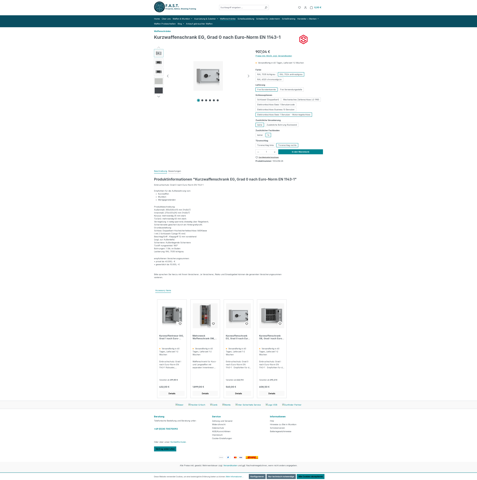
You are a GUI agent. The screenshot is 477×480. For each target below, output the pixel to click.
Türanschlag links (265, 145)
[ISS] (311, 39)
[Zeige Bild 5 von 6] (214, 100)
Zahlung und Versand (222, 421)
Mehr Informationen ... (234, 477)
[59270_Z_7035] (208, 76)
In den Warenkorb (300, 152)
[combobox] (241, 7)
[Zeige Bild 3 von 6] (206, 100)
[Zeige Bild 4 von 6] (210, 100)
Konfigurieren (257, 476)
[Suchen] (266, 7)
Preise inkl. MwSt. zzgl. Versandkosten (274, 56)
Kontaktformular (178, 442)
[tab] (160, 171)
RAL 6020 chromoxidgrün (269, 79)
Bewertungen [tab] (174, 171)
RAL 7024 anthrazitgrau (291, 74)
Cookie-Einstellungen (222, 438)
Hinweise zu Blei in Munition (283, 424)
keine (259, 125)
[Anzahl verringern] (258, 151)
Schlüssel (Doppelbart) (268, 99)
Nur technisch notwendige (281, 476)
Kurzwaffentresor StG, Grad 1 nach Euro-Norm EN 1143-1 (171, 337)
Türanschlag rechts (287, 145)
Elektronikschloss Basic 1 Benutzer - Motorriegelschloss (283, 114)
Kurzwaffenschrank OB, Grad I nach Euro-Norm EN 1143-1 (271, 337)
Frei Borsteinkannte (266, 89)
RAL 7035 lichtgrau (266, 74)
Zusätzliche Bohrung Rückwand (282, 125)
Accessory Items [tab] (163, 290)
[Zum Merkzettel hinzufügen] (180, 323)
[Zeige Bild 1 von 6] (198, 100)
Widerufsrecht (218, 424)
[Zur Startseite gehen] (172, 6)
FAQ (272, 421)
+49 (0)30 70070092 (166, 429)
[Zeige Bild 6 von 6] (218, 100)
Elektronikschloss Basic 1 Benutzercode (276, 104)
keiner (260, 135)
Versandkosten (230, 465)
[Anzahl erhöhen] (274, 151)
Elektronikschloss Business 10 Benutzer (276, 109)
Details (172, 393)
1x (268, 135)
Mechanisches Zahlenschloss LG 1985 (301, 99)
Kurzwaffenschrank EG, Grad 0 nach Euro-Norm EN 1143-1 (238, 337)
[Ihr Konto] (305, 7)
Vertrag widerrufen (165, 449)
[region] (202, 76)
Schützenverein (277, 428)
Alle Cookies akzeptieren (310, 476)
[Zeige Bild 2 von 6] (202, 100)
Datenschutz (218, 428)
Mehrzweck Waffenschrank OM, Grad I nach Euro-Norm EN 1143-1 (205, 337)
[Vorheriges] (168, 76)
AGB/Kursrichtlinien (221, 431)
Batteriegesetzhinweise (280, 431)
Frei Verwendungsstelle (291, 89)
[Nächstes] (248, 76)
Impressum (217, 435)
